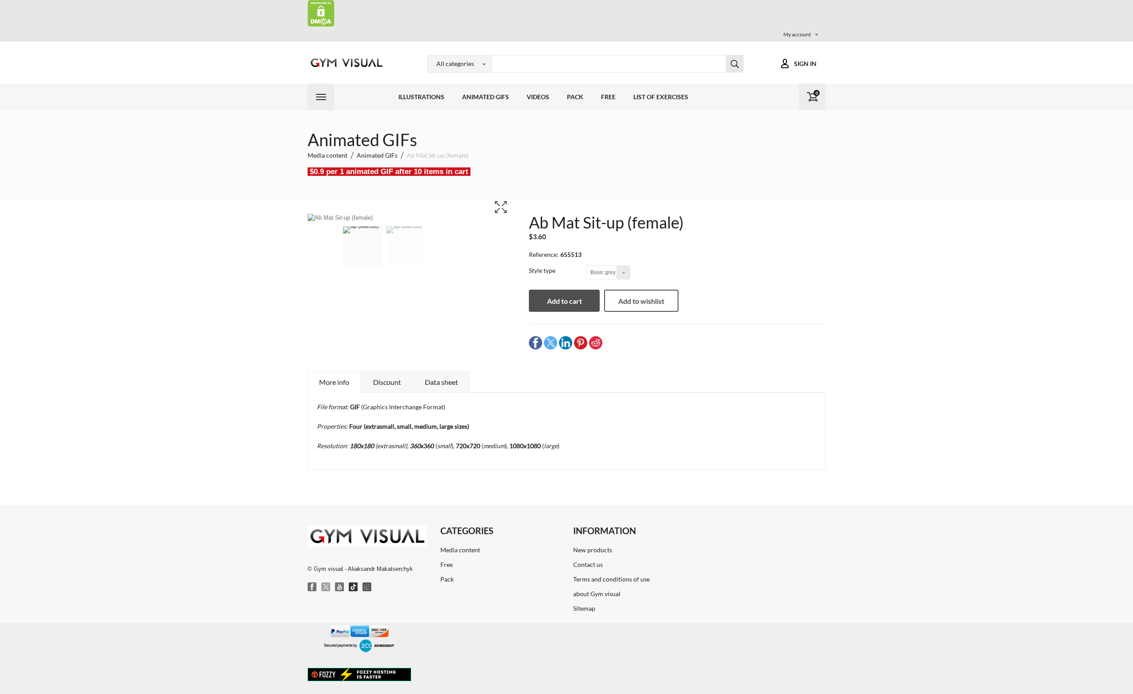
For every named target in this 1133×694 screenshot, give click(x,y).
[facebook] (535, 342)
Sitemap (584, 608)
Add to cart (564, 301)
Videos (538, 97)
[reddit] (595, 342)
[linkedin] (565, 342)
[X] (326, 587)
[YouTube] (340, 587)
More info (334, 382)
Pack (575, 97)
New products (592, 550)
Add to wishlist (641, 301)
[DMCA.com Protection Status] (321, 12)
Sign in (805, 63)
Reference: (544, 254)
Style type (543, 270)
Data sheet (441, 382)
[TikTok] (353, 587)
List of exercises (660, 97)
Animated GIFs (485, 97)
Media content (460, 550)
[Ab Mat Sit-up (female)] (363, 252)
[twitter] (550, 342)
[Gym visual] (345, 62)
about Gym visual (596, 593)
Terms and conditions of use (611, 579)
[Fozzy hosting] (359, 674)
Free (608, 97)
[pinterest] (580, 342)
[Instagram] (367, 587)
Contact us (588, 564)
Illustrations (421, 97)
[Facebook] (312, 587)
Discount (387, 382)
